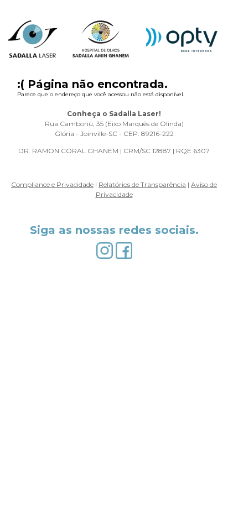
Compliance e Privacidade (52, 184)
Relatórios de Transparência (142, 184)
